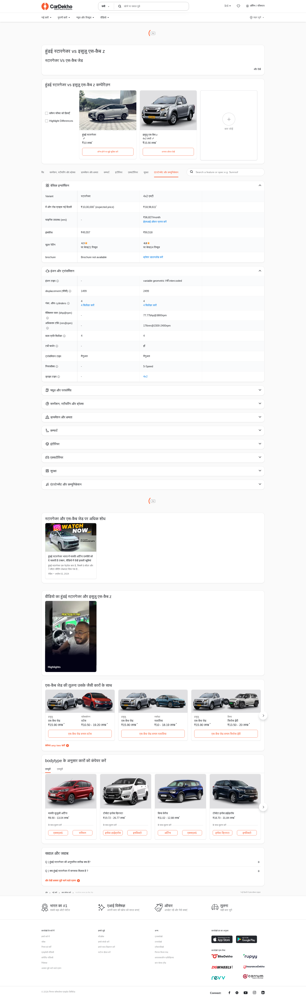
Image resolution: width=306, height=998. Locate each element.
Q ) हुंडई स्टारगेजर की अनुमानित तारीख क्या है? (67, 861)
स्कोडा (157, 716)
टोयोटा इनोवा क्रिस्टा (113, 813)
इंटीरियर (118, 172)
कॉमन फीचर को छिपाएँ (59, 113)
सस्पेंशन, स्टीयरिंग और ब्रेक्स (62, 172)
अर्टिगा (168, 832)
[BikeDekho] (222, 956)
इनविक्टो (137, 832)
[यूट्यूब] (246, 993)
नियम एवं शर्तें (46, 947)
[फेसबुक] (229, 993)
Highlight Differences (61, 120)
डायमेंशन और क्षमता (89, 172)
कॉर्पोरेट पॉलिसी (47, 957)
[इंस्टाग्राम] (254, 993)
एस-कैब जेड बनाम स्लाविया (152, 733)
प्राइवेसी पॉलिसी (47, 952)
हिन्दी (226, 5)
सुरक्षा (146, 172)
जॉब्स (43, 942)
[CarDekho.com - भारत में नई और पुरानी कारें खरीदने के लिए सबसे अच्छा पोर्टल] (56, 6)
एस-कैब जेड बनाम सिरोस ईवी (226, 733)
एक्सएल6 (58, 832)
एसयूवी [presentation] (60, 769)
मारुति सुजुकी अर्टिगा (57, 813)
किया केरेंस (163, 813)
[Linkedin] (263, 993)
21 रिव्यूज (93, 247)
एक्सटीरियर (133, 172)
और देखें (257, 69)
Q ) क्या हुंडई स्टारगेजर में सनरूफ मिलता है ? (66, 870)
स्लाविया (158, 720)
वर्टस (83, 720)
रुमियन (82, 832)
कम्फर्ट (106, 172)
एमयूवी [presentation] (48, 769)
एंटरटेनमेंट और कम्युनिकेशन (166, 172)
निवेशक (44, 963)
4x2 (145, 376)
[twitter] (237, 993)
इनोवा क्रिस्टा (222, 832)
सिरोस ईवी (233, 720)
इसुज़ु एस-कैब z (150, 134)
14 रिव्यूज (155, 247)
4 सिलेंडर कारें (87, 305)
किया (230, 716)
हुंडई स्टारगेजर (89, 134)
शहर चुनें (257, 17)
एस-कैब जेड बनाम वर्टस (80, 733)
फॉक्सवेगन (85, 716)
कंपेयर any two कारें (55, 745)
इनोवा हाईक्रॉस (113, 832)
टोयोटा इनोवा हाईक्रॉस (223, 813)
